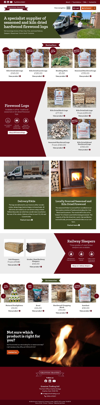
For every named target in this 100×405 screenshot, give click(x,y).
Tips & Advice (76, 2)
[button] (96, 296)
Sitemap (51, 403)
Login (77, 8)
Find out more (25, 220)
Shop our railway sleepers (81, 266)
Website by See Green (59, 403)
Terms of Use (38, 403)
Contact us (12, 352)
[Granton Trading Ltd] (16, 8)
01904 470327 (20, 2)
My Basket (89, 8)
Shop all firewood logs (17, 132)
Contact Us (92, 2)
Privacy (45, 403)
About (68, 2)
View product (14, 76)
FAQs (85, 2)
